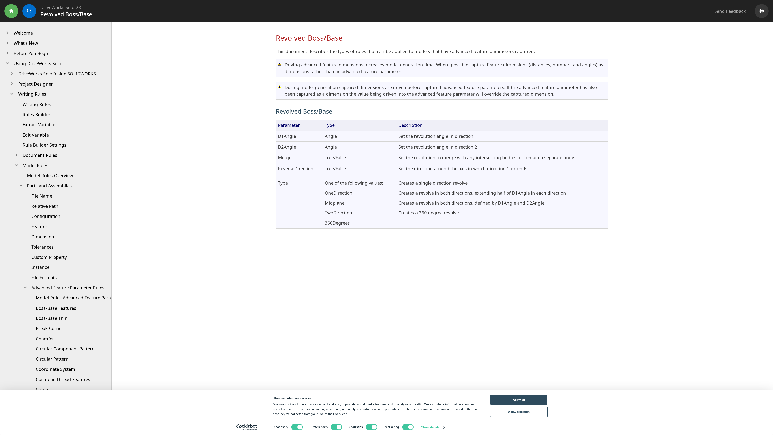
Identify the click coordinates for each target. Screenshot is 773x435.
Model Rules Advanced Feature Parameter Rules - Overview (97, 298)
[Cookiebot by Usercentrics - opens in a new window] (246, 427)
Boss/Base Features (56, 308)
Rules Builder (36, 114)
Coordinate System (55, 369)
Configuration (45, 216)
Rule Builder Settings (44, 145)
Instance (40, 267)
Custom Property (49, 257)
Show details (430, 427)
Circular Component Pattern (65, 349)
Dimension (42, 237)
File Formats (44, 277)
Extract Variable (39, 124)
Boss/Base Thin (52, 318)
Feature (39, 226)
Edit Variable (36, 135)
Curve (42, 389)
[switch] (336, 427)
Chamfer (45, 339)
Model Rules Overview (50, 175)
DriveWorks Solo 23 (60, 7)
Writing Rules (37, 104)
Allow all (519, 399)
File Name (41, 196)
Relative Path (44, 206)
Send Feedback (730, 11)
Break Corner (49, 328)
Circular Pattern (52, 359)
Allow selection (519, 411)
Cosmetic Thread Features (63, 379)
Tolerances (42, 247)
